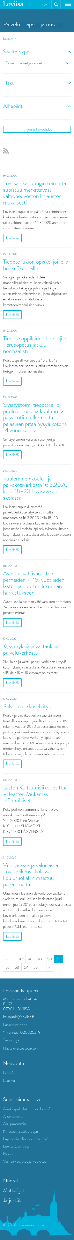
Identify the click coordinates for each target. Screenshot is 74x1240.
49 (40, 959)
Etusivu (9, 1080)
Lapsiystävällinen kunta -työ (25, 1139)
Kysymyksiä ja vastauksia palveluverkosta (30, 649)
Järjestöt (12, 1200)
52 (8, 967)
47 (21, 959)
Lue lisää (12, 238)
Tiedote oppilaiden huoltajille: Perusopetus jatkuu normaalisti (36, 344)
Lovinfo (9, 1073)
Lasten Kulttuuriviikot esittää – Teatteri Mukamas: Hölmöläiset (35, 794)
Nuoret (9, 1154)
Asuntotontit (13, 1116)
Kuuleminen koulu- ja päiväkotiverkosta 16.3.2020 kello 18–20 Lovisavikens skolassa (35, 488)
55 (36, 967)
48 (30, 959)
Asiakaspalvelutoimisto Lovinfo (27, 1109)
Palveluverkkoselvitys (27, 706)
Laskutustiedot (15, 1025)
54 (26, 967)
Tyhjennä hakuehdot (37, 129)
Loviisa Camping (16, 1146)
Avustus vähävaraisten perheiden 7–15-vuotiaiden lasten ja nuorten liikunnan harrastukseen (34, 583)
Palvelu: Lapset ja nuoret (24, 63)
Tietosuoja (11, 1040)
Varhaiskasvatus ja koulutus (24, 1161)
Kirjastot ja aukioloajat (20, 1131)
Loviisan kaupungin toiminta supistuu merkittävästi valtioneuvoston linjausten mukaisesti (34, 193)
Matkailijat (13, 1190)
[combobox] (44, 4)
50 (49, 959)
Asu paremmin (14, 1124)
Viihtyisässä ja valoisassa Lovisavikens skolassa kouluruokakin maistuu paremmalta (30, 874)
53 (17, 967)
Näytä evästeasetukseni (20, 1048)
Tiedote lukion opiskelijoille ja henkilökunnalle (35, 264)
